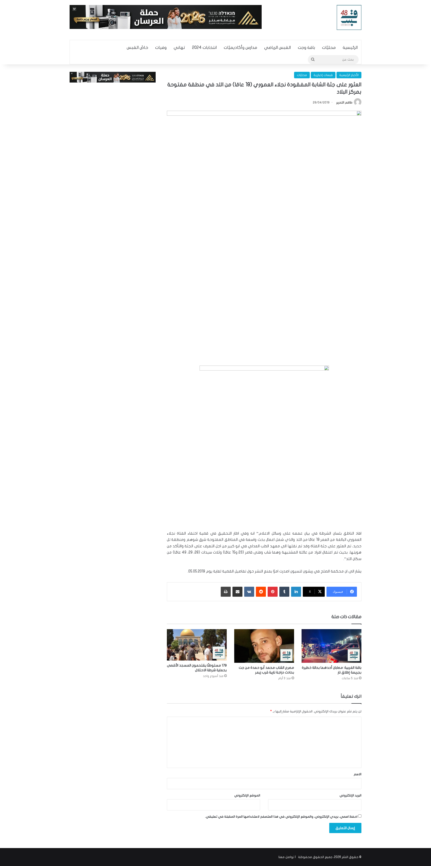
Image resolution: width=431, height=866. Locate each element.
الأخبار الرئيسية (349, 75)
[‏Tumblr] (284, 592)
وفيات (161, 47)
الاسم (357, 774)
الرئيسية (350, 47)
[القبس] (349, 17)
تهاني (179, 47)
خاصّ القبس (137, 47)
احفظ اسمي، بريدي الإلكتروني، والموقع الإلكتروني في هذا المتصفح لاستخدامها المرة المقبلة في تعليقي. (281, 816)
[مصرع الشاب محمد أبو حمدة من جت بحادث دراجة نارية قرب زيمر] (264, 646)
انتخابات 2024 (204, 47)
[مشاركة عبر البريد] (237, 592)
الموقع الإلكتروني (247, 795)
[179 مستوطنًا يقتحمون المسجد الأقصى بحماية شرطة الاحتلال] (197, 645)
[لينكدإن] (296, 592)
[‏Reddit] (261, 592)
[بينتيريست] (273, 592)
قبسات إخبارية (323, 75)
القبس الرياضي (277, 47)
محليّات (329, 47)
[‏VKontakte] (249, 592)
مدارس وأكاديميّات (240, 47)
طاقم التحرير (344, 102)
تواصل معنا (286, 857)
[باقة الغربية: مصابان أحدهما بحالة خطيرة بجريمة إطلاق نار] (331, 646)
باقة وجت (306, 47)
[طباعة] (226, 592)
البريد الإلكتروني (350, 795)
